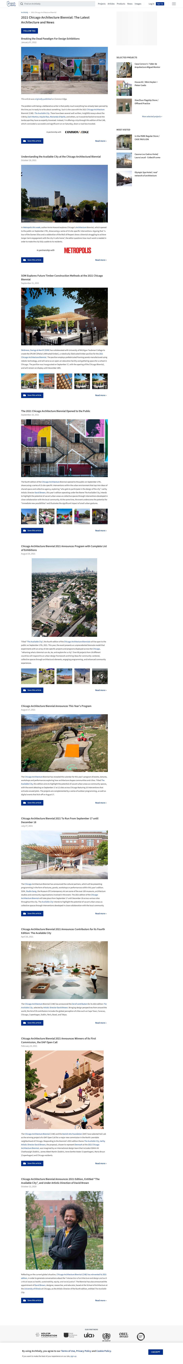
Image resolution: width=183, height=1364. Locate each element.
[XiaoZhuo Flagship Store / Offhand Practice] (124, 106)
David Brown (40, 492)
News (129, 3)
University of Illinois (32, 1288)
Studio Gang (31, 891)
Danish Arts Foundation (72, 1134)
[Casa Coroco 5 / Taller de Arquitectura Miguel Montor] (124, 70)
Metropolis (27, 227)
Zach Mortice (32, 116)
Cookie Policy (103, 1351)
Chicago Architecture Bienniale (77, 641)
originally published (43, 99)
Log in (151, 3)
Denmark (78, 1144)
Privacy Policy (83, 1351)
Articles (111, 3)
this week (36, 227)
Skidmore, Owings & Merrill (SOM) (35, 350)
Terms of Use (68, 1351)
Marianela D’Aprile (57, 116)
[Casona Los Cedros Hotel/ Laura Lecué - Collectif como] (124, 160)
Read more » (100, 140)
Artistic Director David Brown (55, 1007)
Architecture (99, 109)
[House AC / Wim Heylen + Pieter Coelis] (124, 88)
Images (138, 3)
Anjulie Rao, (44, 116)
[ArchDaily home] (11, 4)
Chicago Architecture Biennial (37, 1134)
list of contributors (79, 1004)
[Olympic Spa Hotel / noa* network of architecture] (124, 178)
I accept (155, 1352)
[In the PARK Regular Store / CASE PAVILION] (124, 142)
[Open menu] (174, 4)
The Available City (34, 641)
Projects (102, 3)
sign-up (73, 1356)
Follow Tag (29, 30)
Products (121, 3)
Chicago (90, 109)
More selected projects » (152, 117)
